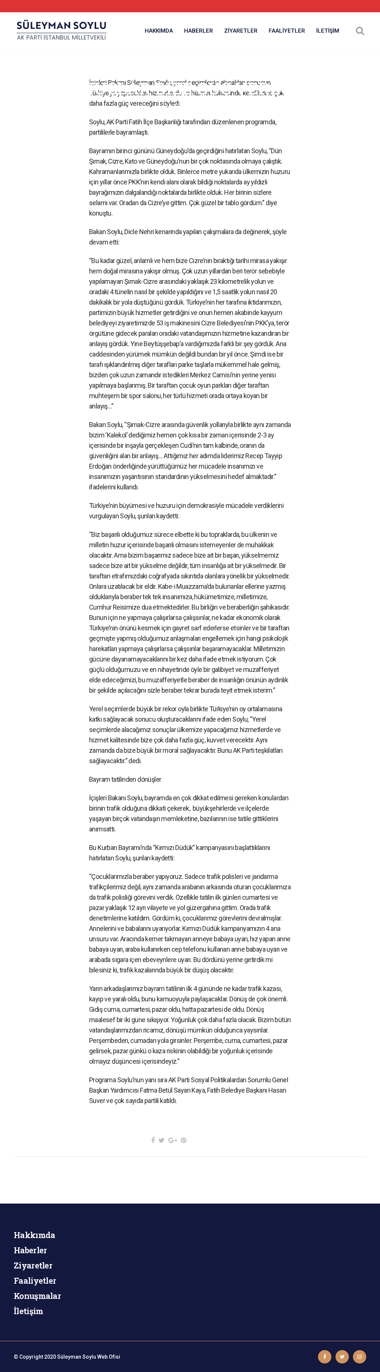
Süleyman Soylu (76, 1357)
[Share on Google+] (172, 1140)
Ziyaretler (33, 1265)
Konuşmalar (37, 1295)
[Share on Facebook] (153, 1140)
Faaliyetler (35, 1280)
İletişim (28, 1311)
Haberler (30, 1250)
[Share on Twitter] (161, 1140)
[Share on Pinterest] (183, 1140)
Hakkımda (34, 1235)
